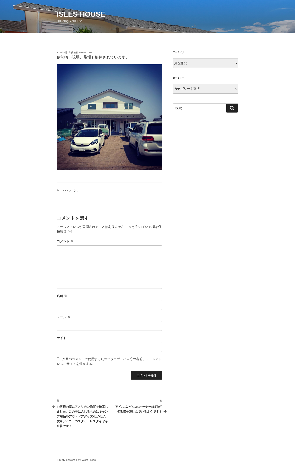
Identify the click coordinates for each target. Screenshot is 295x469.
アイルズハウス (70, 190)
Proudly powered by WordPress (76, 459)
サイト (61, 338)
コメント (65, 241)
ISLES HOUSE (81, 14)
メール (63, 317)
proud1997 (85, 52)
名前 (62, 296)
